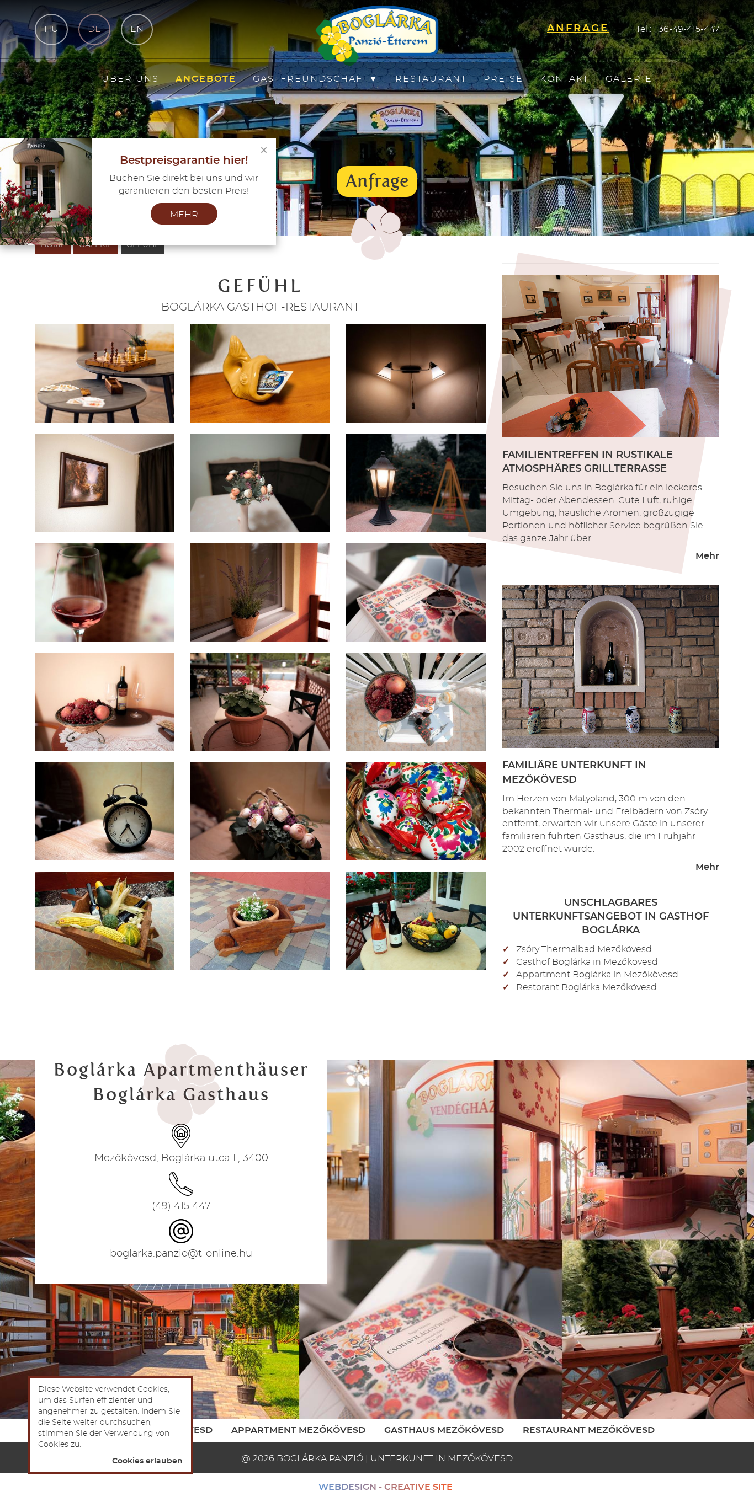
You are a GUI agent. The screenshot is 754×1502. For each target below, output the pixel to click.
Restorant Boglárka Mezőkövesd (586, 987)
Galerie (629, 78)
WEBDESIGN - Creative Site (385, 1487)
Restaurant (431, 78)
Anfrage (377, 180)
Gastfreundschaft (316, 78)
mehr (184, 214)
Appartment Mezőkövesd (298, 1430)
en (137, 29)
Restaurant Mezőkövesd (589, 1430)
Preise (503, 78)
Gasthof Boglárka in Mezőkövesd (587, 962)
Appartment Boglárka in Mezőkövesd (597, 974)
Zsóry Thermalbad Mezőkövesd (584, 949)
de (94, 29)
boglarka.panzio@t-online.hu (181, 1254)
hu (51, 29)
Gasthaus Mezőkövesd (444, 1430)
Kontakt (564, 78)
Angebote (206, 78)
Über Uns (130, 78)
